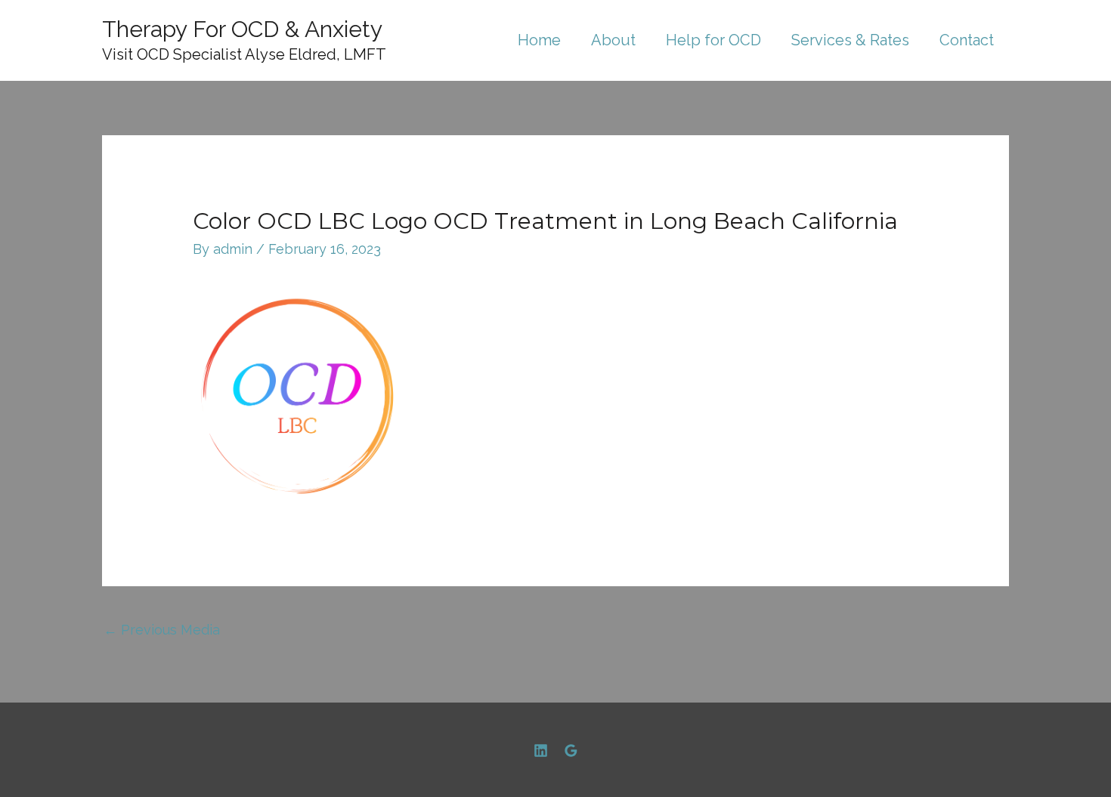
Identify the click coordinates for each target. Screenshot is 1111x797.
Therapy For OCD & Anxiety (242, 29)
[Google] (571, 750)
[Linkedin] (541, 750)
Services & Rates (850, 40)
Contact (966, 40)
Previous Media (162, 630)
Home (539, 40)
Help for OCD (713, 40)
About (613, 40)
